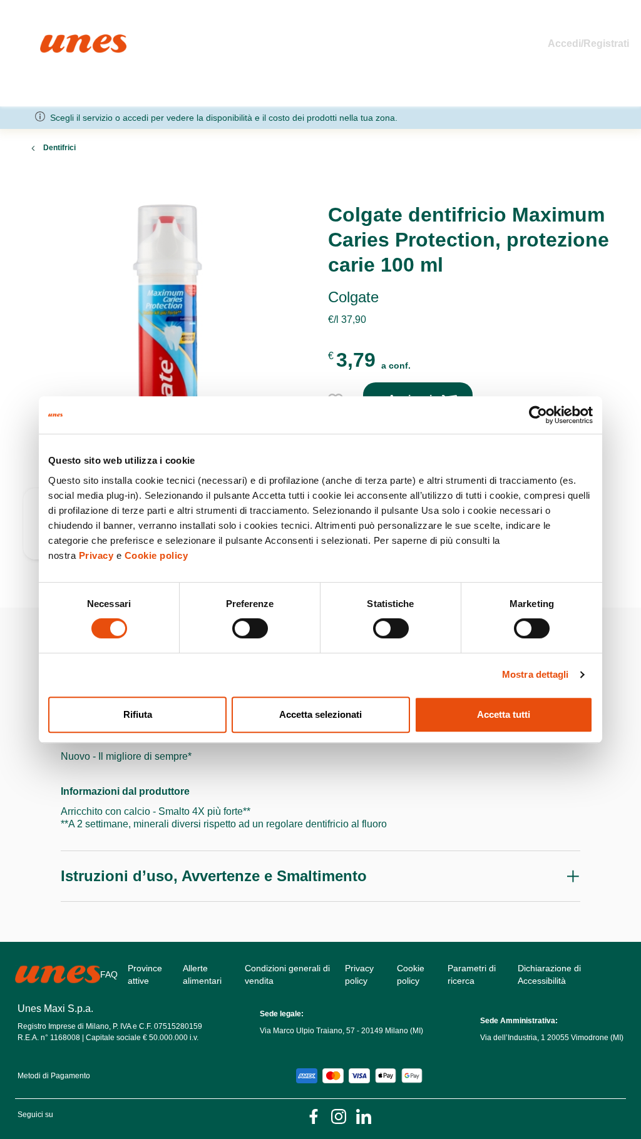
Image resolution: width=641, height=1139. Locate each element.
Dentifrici (59, 147)
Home (53, 39)
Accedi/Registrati (588, 43)
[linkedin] (363, 1115)
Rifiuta (137, 714)
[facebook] (313, 1115)
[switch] (250, 628)
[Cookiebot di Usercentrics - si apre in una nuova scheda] (538, 415)
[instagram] (338, 1115)
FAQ (109, 974)
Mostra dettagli (535, 674)
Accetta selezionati (320, 714)
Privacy (96, 555)
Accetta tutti (503, 714)
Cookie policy (156, 555)
